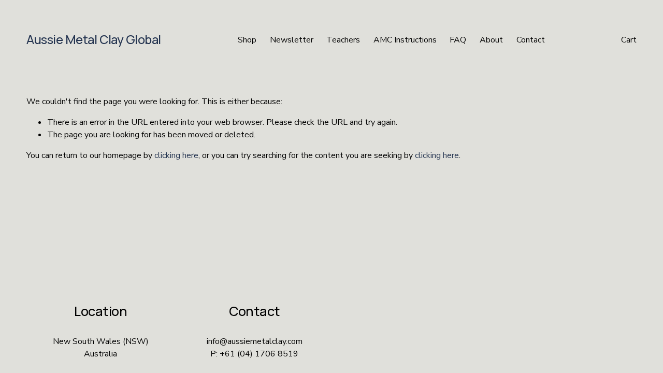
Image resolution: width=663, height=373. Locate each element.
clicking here (176, 155)
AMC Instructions (405, 40)
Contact (530, 40)
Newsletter (291, 40)
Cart (629, 40)
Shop (247, 40)
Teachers (343, 40)
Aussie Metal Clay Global (93, 39)
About (491, 40)
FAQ (458, 40)
